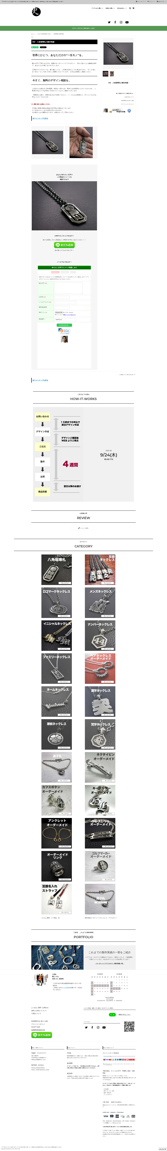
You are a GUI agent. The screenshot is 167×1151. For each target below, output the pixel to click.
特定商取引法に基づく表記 (127, 100)
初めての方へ (161, 1)
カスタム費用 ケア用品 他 (50, 918)
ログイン (151, 1)
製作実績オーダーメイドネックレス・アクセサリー (101, 918)
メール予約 (65, 987)
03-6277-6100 (35, 1027)
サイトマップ (140, 1)
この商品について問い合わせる (126, 374)
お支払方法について (129, 97)
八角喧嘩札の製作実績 (58, 34)
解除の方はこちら (125, 1014)
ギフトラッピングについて (127, 104)
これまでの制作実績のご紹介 (44, 34)
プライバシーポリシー (38, 1024)
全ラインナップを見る (40, 118)
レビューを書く (84, 528)
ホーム (32, 34)
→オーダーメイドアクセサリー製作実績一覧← (109, 963)
